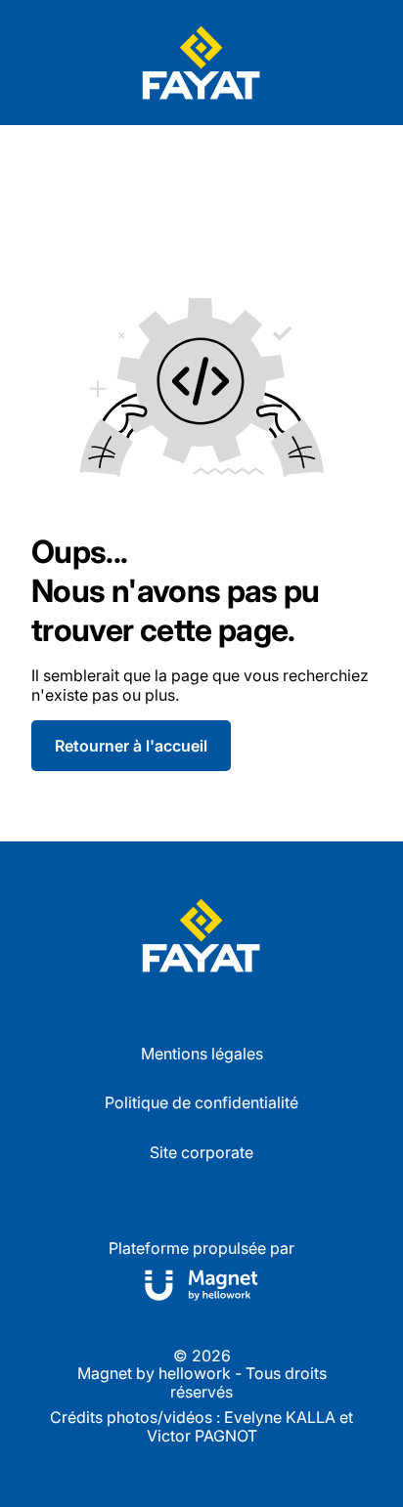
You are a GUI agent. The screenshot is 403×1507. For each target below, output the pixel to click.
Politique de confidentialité (201, 1102)
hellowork (194, 1373)
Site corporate (201, 1152)
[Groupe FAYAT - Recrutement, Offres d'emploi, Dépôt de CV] (201, 62)
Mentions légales (202, 1053)
